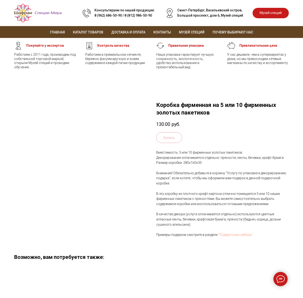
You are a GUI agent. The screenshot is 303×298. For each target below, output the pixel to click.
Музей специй (192, 32)
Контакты (162, 32)
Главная (57, 32)
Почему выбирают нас (233, 32)
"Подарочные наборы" (235, 235)
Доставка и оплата (128, 32)
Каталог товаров (88, 32)
